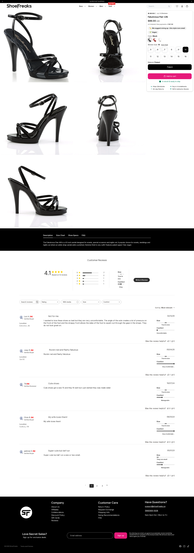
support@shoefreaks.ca (155, 506)
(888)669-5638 (151, 511)
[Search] (169, 6)
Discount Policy (58, 515)
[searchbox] (27, 302)
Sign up (120, 535)
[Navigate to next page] (108, 485)
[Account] (182, 6)
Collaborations (57, 512)
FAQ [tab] (83, 235)
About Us (55, 507)
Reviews (54, 520)
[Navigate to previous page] (86, 485)
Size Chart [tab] (60, 235)
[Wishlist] (177, 6)
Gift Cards (55, 518)
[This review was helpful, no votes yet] (168, 408)
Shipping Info (104, 512)
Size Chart (164, 45)
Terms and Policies (26, 546)
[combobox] (50, 302)
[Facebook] (180, 546)
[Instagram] (184, 546)
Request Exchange (106, 509)
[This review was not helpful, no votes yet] (172, 341)
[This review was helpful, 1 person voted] (168, 341)
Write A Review (142, 280)
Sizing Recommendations (108, 515)
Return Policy (104, 507)
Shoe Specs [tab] (73, 235)
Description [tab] (48, 235)
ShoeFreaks (14, 546)
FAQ (100, 518)
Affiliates (54, 509)
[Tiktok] (188, 546)
